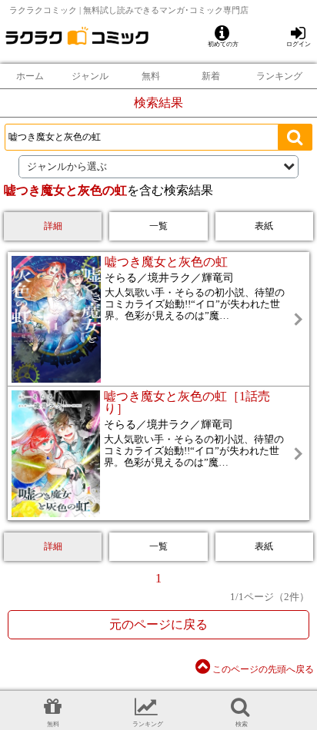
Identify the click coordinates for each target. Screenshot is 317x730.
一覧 (158, 226)
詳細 (53, 226)
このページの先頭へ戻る (262, 669)
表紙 (264, 226)
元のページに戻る (158, 624)
